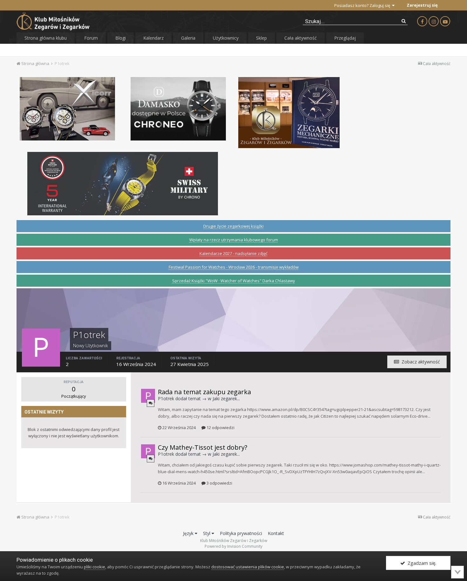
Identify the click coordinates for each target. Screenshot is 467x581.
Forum (91, 38)
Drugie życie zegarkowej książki (233, 226)
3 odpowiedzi (219, 483)
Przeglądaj (345, 38)
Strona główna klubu (45, 38)
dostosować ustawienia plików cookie (247, 567)
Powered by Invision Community (233, 546)
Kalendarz (153, 38)
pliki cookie (94, 567)
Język (189, 533)
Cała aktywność (300, 38)
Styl (207, 533)
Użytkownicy (226, 38)
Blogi (120, 38)
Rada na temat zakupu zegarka (204, 392)
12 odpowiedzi (220, 427)
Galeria (188, 38)
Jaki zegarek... (226, 398)
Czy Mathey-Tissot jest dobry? (202, 447)
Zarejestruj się (422, 5)
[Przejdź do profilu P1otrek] (148, 396)
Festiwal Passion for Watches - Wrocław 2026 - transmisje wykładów (234, 267)
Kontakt (276, 533)
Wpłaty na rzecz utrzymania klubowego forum (233, 240)
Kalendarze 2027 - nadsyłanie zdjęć (233, 253)
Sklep (261, 38)
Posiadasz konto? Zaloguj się (363, 5)
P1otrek (166, 398)
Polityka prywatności (241, 533)
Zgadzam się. (420, 563)
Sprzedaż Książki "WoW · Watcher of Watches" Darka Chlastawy (233, 281)
